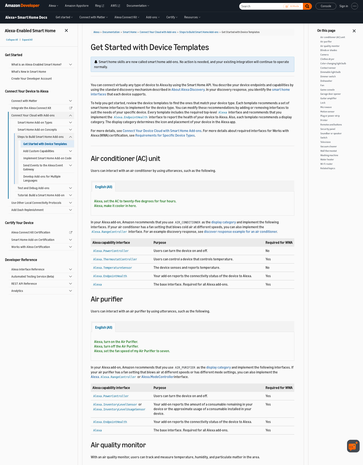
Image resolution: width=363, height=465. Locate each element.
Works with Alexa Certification (30, 247)
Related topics (327, 168)
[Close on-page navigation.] (354, 29)
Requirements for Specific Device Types (165, 135)
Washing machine (329, 155)
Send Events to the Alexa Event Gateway (43, 167)
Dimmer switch (328, 76)
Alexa (96, 32)
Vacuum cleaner (328, 146)
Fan (322, 85)
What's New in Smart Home (28, 71)
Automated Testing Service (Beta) (32, 276)
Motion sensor (327, 111)
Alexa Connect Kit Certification (30, 232)
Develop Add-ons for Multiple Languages (41, 178)
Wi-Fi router (326, 163)
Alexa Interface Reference (27, 269)
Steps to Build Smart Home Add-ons (40, 136)
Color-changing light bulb (333, 63)
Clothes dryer (327, 59)
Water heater (327, 159)
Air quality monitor (330, 46)
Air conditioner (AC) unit (332, 37)
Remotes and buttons (331, 124)
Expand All (27, 39)
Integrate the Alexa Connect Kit (31, 108)
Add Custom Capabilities (38, 151)
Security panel (327, 129)
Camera (324, 54)
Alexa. (113, 377)
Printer (324, 120)
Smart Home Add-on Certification (32, 239)
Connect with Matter (24, 101)
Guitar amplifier (328, 98)
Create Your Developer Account (31, 78)
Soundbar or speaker (331, 133)
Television (325, 142)
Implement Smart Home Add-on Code (47, 158)
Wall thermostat (328, 150)
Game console (327, 89)
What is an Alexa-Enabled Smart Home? (36, 64)
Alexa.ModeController (157, 377)
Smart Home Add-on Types (35, 122)
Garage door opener (330, 93)
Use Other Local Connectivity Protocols (36, 202)
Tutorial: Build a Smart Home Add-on (41, 195)
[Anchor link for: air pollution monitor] (149, 444)
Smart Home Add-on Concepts (37, 129)
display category (223, 222)
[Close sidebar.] (66, 30)
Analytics (17, 290)
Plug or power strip (330, 115)
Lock (322, 102)
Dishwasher (326, 80)
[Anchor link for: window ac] (164, 157)
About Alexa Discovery (188, 89)
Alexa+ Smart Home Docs (26, 17)
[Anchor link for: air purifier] (126, 298)
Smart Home (130, 32)
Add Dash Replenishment (27, 210)
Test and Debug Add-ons (33, 188)
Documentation (111, 32)
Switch (323, 137)
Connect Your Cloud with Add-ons (33, 115)
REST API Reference (24, 283)
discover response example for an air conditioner (240, 231)
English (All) (103, 187)
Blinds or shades (328, 50)
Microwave (326, 107)
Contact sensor (328, 67)
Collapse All (12, 39)
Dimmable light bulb (330, 72)
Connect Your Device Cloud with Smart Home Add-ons (162, 131)
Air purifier (326, 41)
